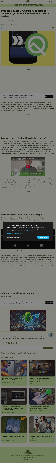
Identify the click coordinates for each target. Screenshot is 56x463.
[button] (28, 233)
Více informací (30, 230)
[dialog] (28, 231)
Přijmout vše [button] (43, 237)
